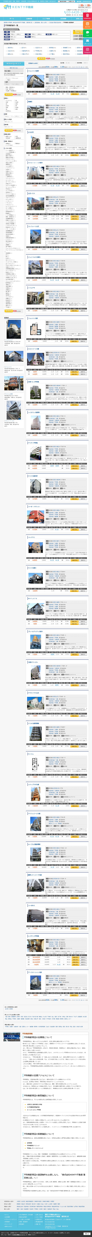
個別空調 (9, 303)
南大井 (57, 352)
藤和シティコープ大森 (35, 875)
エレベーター (10, 210)
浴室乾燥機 (9, 232)
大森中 (57, 541)
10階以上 (9, 288)
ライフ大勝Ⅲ (32, 568)
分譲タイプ (9, 171)
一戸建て (8, 80)
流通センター (67, 1019)
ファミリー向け (11, 194)
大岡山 (63, 1016)
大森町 (52, 51)
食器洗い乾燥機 (11, 223)
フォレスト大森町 (33, 71)
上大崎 (50, 1204)
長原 (22, 1016)
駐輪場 (8, 213)
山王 (57, 197)
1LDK (16, 102)
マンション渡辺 (9, 394)
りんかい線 (63, 1206)
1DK (7, 102)
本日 (17, 136)
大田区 (54, 74)
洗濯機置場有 (10, 218)
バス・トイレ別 (11, 229)
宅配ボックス (10, 267)
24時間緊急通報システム (13, 268)
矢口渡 (85, 1016)
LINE (87, 35)
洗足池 (25, 1016)
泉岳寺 (10, 47)
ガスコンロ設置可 (11, 185)
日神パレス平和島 (33, 382)
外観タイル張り (11, 220)
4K (6, 109)
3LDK (16, 107)
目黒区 (11, 1009)
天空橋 (53, 1019)
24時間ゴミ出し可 (11, 277)
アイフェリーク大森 (34, 813)
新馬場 (52, 47)
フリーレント (10, 178)
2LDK (7, 105)
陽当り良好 (9, 155)
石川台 (30, 1016)
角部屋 (8, 295)
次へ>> (83, 67)
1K (16, 100)
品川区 (54, 352)
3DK (7, 107)
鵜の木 (71, 1016)
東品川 (23, 1204)
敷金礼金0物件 (23, 1217)
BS (7, 256)
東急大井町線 (47, 1206)
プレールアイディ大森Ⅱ (35, 631)
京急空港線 (70, 1206)
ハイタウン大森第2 (34, 412)
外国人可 (9, 183)
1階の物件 (9, 286)
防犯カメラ (9, 272)
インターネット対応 (12, 262)
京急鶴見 (80, 54)
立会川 (11, 51)
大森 (57, 107)
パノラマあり (9, 145)
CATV (8, 258)
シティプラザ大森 (33, 784)
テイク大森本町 (33, 476)
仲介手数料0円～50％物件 (26, 1214)
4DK (16, 109)
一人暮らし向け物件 (24, 1219)
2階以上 (9, 284)
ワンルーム (9, 100)
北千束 (59, 1016)
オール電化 (9, 208)
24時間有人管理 (11, 274)
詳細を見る (74, 94)
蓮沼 (56, 1016)
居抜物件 (9, 302)
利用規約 (7, 1221)
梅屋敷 (66, 51)
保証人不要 (9, 162)
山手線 (76, 1206)
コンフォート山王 (33, 226)
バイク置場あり (11, 215)
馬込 (6, 1019)
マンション (15, 78)
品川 (24, 47)
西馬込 (10, 1019)
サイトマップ (8, 1224)
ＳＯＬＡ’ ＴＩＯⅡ (9, 420)
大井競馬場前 (41, 1026)
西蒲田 (18, 1204)
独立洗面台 (9, 241)
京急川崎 (38, 54)
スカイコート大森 (33, 349)
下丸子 (75, 1016)
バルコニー (9, 204)
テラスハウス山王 (33, 693)
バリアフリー (10, 168)
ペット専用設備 (11, 152)
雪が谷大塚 (35, 1016)
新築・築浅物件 (23, 1221)
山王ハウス (31, 193)
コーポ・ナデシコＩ (34, 506)
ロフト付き (9, 199)
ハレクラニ (31, 537)
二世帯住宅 (9, 176)
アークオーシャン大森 (35, 972)
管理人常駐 (9, 173)
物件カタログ (8, 1226)
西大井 (67, 1026)
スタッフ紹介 (39, 1217)
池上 (53, 1016)
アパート (8, 78)
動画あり (18, 143)
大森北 (57, 166)
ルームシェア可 (11, 187)
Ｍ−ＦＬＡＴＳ (32, 598)
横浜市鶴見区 (29, 1201)
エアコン (9, 243)
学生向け (9, 189)
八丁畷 (52, 54)
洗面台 (8, 236)
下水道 (8, 307)
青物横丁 (67, 47)
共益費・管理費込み (11, 90)
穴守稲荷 (48, 1019)
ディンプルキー (11, 270)
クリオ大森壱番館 (33, 723)
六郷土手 (25, 54)
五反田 (31, 1209)
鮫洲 (79, 47)
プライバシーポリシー (11, 1219)
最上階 (8, 291)
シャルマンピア (9, 340)
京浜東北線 (52, 107)
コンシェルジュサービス (13, 281)
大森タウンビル (33, 662)
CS (7, 255)
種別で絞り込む (14, 68)
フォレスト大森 (33, 318)
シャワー (9, 239)
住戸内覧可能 (10, 279)
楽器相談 (9, 154)
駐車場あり (9, 282)
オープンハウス (11, 182)
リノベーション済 (11, 161)
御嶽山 (40, 1016)
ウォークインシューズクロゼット (13, 250)
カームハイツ (8, 367)
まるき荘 (31, 132)
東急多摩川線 (55, 1206)
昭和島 (60, 823)
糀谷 (40, 1019)
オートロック (10, 263)
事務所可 (9, 164)
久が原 (45, 1016)
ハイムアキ (31, 287)
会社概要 (7, 1217)
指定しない (9, 136)
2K (6, 104)
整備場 (57, 1019)
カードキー (9, 180)
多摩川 (18, 1016)
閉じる (87, 1233)
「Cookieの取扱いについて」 (18, 1234)
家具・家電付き (11, 216)
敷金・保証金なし (10, 87)
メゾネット (9, 201)
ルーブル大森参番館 (34, 844)
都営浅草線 (39, 1206)
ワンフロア (9, 296)
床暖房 (8, 244)
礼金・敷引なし (10, 89)
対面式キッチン (11, 227)
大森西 (57, 74)
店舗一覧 (38, 1224)
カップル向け (10, 190)
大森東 (57, 136)
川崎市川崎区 (46, 1201)
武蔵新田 (80, 1016)
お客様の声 (39, 1219)
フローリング (10, 197)
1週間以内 (18, 138)
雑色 (10, 54)
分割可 (8, 169)
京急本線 (51, 77)
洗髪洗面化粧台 (11, 237)
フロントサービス (11, 276)
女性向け (9, 192)
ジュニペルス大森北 (34, 257)
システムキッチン (11, 225)
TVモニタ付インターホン (13, 265)
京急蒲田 (81, 51)
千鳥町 (49, 1016)
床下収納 (9, 246)
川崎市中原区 (37, 1201)
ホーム (7, 1214)
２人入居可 (9, 166)
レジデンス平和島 (33, 936)
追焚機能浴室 (10, 230)
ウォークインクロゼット (13, 248)
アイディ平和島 (33, 443)
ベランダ (9, 202)
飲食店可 (9, 300)
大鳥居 (43, 1019)
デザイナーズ (10, 159)
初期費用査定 (87, 18)
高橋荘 (30, 101)
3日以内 (8, 138)
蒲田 (9, 1016)
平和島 (38, 51)
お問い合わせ (39, 1214)
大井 (46, 1204)
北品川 (38, 47)
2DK (16, 104)
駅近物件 (21, 1224)
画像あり (8, 143)
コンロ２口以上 (11, 222)
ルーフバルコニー (11, 206)
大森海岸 (26, 51)
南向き (8, 293)
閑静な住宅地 (10, 157)
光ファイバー (10, 260)
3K (16, 105)
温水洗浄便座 (10, 234)
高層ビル (9, 298)
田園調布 (13, 1016)
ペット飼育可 (10, 150)
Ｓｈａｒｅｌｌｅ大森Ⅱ (35, 162)
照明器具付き (10, 211)
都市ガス (9, 305)
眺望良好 (9, 175)
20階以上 (9, 290)
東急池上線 (20, 1206)
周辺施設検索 (39, 1221)
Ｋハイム (31, 754)
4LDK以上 (8, 111)
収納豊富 (9, 253)
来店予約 (87, 27)
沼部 (67, 1016)
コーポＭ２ (31, 905)
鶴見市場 (66, 54)
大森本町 (58, 385)
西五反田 (28, 1204)
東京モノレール (53, 823)
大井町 (40, 1209)
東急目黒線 (82, 1206)
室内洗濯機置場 (11, 196)
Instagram (87, 52)
